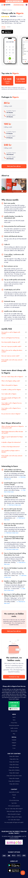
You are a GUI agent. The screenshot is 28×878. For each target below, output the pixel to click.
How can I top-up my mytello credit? (11, 346)
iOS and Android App (14, 800)
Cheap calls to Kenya (14, 764)
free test (14, 795)
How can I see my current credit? (10, 356)
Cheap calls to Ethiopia (14, 767)
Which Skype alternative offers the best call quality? (12, 432)
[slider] (12, 191)
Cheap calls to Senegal (14, 778)
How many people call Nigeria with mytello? (10, 398)
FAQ (14, 797)
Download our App (18, 5)
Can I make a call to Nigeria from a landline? (11, 408)
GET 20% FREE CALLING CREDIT (14, 1)
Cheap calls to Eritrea (14, 784)
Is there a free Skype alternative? (10, 446)
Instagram (14, 742)
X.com (14, 748)
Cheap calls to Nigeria (14, 756)
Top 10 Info (14, 803)
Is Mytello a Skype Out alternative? (11, 442)
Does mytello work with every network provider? (11, 360)
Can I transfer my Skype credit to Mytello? (10, 451)
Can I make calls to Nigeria (8, 394)
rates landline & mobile (14, 792)
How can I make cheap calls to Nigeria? (12, 376)
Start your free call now (14, 166)
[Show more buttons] (25, 191)
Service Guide (14, 731)
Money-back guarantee (14, 725)
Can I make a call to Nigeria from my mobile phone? (11, 403)
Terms (14, 720)
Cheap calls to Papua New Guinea (14, 775)
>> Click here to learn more (14, 505)
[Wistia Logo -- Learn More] (22, 191)
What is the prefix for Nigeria (9, 385)
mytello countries (14, 728)
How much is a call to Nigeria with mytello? (10, 333)
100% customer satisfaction (14, 806)
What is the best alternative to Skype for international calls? (12, 427)
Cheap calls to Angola (14, 773)
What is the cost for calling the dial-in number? (11, 351)
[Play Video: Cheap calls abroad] (14, 184)
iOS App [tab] (3, 26)
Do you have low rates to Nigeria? (10, 413)
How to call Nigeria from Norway (10, 338)
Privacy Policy (14, 722)
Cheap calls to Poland (14, 762)
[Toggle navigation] (2, 5)
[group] (9, 50)
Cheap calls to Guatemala (14, 781)
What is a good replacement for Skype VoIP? (12, 437)
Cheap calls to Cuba (14, 759)
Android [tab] (8, 26)
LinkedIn (14, 745)
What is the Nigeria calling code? (10, 381)
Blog (14, 733)
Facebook (14, 740)
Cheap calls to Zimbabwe (14, 770)
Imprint (14, 717)
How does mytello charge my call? (10, 342)
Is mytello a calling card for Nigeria (11, 389)
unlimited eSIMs (17, 836)
